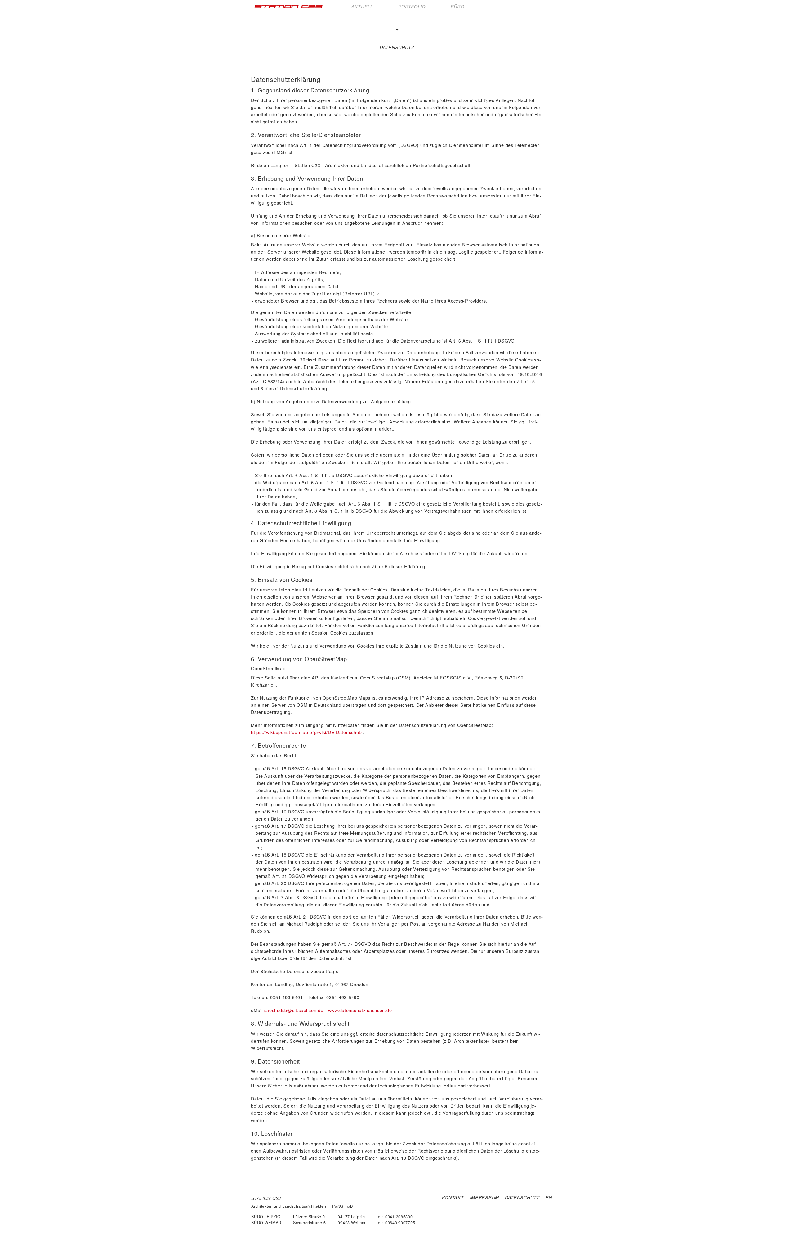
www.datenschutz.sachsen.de (360, 1010)
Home (288, 6)
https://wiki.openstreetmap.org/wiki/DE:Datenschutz (307, 732)
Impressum (484, 1197)
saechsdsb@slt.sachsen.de (294, 1010)
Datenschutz (522, 1197)
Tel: (379, 1217)
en (549, 1197)
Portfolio (412, 6)
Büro (457, 6)
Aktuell (362, 6)
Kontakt (453, 1197)
